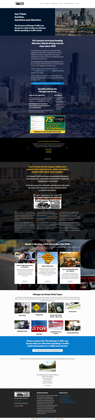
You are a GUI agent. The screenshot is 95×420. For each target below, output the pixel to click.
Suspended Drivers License (55, 332)
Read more (25, 281)
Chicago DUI (39, 315)
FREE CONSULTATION (42, 216)
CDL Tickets (22, 315)
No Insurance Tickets (66, 396)
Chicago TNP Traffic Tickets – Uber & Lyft (56, 316)
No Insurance (73, 311)
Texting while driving (73, 332)
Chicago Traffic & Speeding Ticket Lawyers (47, 418)
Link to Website (47, 385)
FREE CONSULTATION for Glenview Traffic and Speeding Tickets (47, 83)
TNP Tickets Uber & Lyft (66, 399)
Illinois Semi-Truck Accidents (68, 402)
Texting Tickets (64, 398)
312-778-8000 (50, 215)
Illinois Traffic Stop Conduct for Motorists (25, 266)
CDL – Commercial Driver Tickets (68, 401)
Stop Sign (39, 334)
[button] (28, 148)
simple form (48, 70)
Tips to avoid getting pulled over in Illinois (70, 270)
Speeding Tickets (22, 331)
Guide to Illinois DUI (47, 266)
